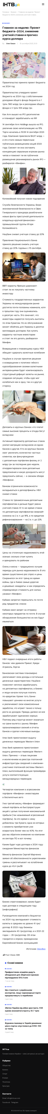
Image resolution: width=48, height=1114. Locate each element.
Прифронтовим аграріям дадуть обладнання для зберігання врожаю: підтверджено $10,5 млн (22, 975)
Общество (6, 1065)
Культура (5, 1086)
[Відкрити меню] (43, 4)
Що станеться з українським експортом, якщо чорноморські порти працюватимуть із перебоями (23, 993)
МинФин (41, 949)
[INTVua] (11, 4)
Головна (5, 12)
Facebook (6, 1102)
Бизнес (13, 12)
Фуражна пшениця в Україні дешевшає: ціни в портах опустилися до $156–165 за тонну (23, 1026)
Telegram (14, 1102)
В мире (5, 1078)
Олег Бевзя (10, 44)
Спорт (4, 1074)
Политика (6, 1082)
